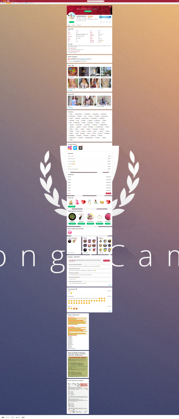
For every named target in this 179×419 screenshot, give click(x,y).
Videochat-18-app (30, 3)
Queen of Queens (84, 58)
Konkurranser (23, 3)
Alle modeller (3, 3)
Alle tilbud (18, 3)
